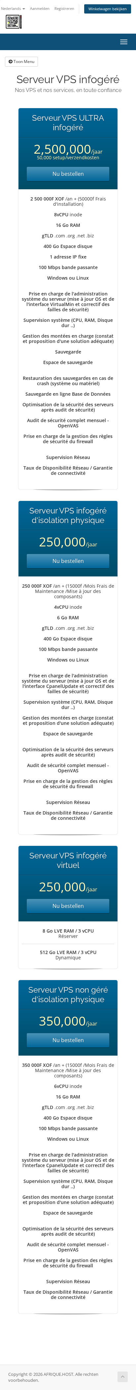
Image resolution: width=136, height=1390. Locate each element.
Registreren (64, 8)
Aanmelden (40, 8)
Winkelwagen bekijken (107, 8)
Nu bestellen (68, 173)
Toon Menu (23, 61)
